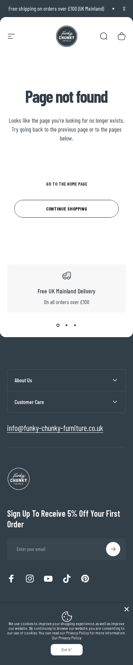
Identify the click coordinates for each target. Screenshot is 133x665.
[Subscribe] (113, 549)
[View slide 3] (75, 325)
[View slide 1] (58, 325)
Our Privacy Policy (67, 637)
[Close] (126, 609)
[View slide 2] (66, 325)
